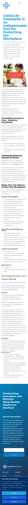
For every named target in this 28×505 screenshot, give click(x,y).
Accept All (14, 493)
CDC (15, 190)
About (5, 472)
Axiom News (14, 42)
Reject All (14, 501)
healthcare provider (10, 131)
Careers (18, 472)
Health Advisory (15, 49)
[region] (14, 490)
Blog (5, 476)
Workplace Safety (8, 58)
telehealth (9, 91)
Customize (14, 497)
